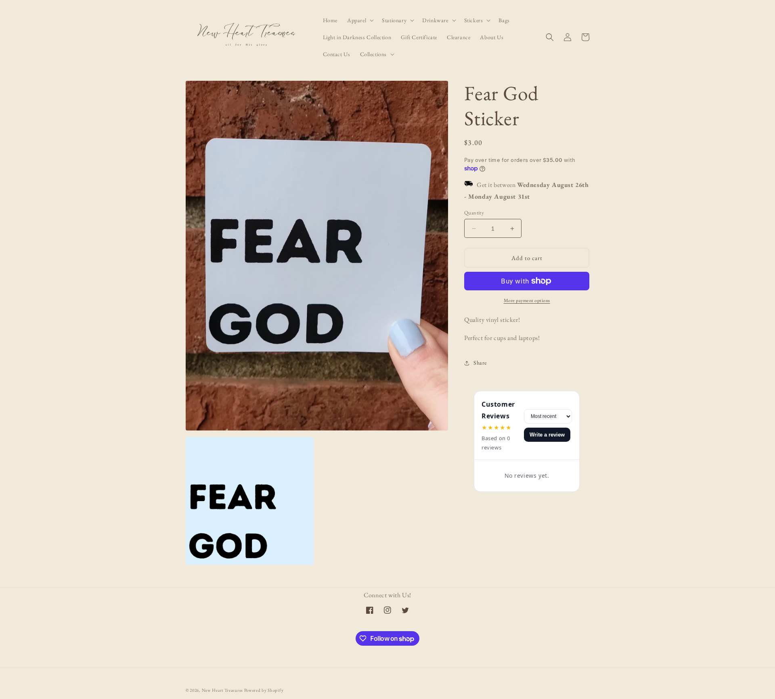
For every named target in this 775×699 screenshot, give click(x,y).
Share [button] (480, 362)
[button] (359, 20)
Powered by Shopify (264, 690)
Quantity (474, 212)
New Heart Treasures (223, 690)
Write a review (547, 435)
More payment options (527, 300)
